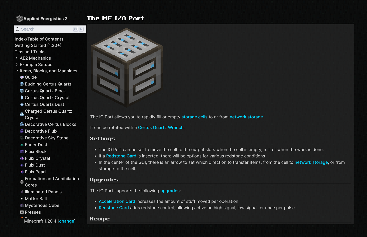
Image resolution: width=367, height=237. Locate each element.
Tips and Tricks (30, 51)
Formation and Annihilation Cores (52, 182)
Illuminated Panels (43, 191)
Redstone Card (121, 155)
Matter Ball (36, 198)
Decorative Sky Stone (47, 137)
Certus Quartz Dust (44, 104)
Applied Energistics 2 (45, 18)
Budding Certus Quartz (48, 84)
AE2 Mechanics (35, 58)
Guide (31, 77)
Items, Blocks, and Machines (48, 70)
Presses (33, 212)
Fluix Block (36, 151)
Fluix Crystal (37, 158)
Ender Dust (36, 144)
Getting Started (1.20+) (38, 45)
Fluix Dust (35, 165)
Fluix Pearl (35, 171)
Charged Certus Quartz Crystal (48, 114)
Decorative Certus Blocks (50, 124)
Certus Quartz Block (45, 90)
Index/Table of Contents (39, 39)
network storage (246, 116)
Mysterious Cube (42, 205)
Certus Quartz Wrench (161, 127)
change (66, 221)
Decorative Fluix (41, 131)
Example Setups (36, 64)
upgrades (170, 190)
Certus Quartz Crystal (47, 97)
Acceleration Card (117, 201)
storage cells (194, 116)
